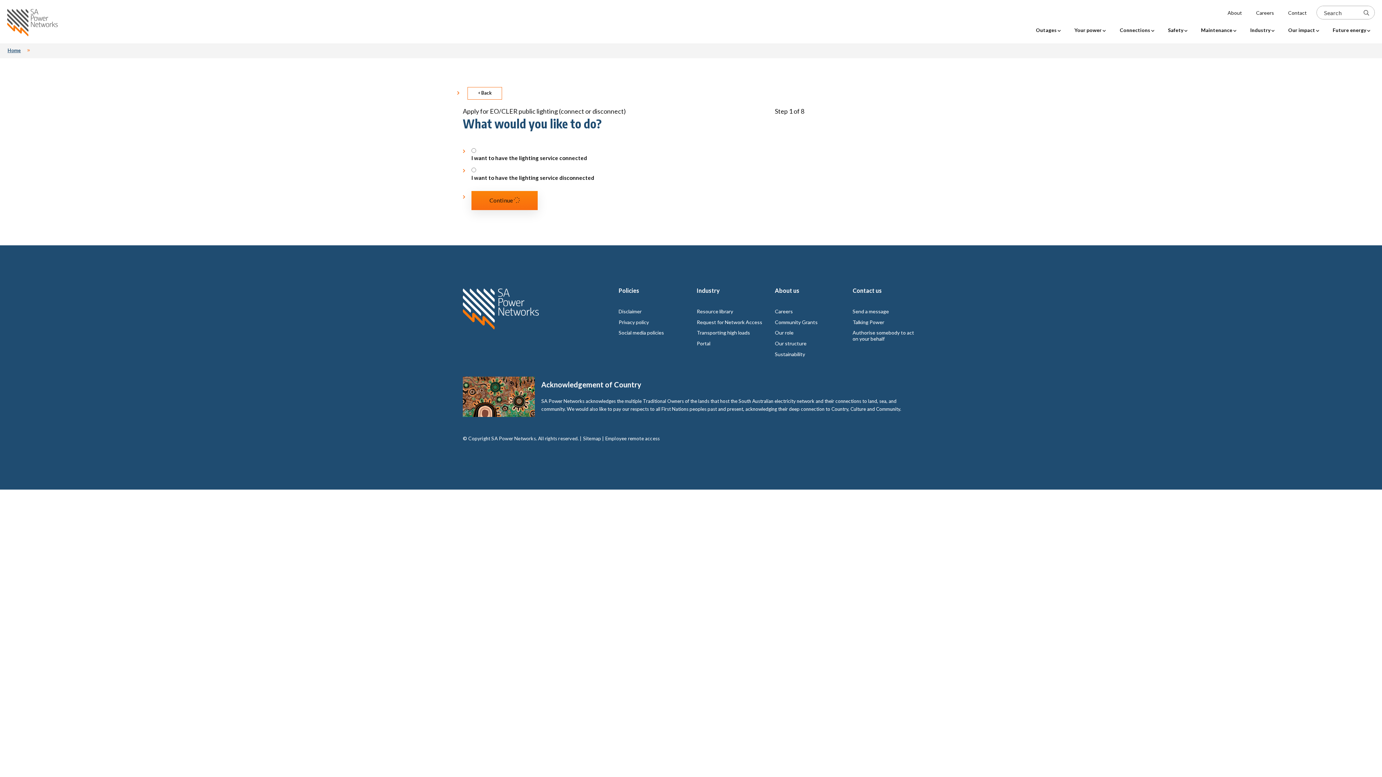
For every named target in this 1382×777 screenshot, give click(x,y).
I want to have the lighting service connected (529, 158)
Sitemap (592, 438)
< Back (485, 93)
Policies (629, 290)
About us (787, 290)
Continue (501, 200)
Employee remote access (632, 438)
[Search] (1366, 12)
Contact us (867, 290)
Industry (708, 290)
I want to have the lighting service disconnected (532, 178)
